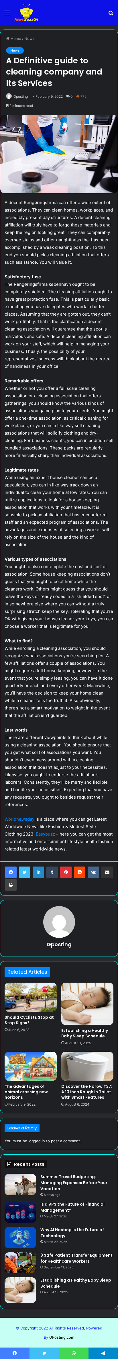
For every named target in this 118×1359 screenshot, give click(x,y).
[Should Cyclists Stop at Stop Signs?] (31, 997)
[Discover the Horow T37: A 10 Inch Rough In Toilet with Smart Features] (87, 1066)
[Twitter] (24, 872)
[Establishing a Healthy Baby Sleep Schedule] (87, 1004)
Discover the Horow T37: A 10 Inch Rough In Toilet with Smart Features (86, 1092)
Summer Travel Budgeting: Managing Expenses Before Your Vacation (73, 1183)
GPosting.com (61, 1337)
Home (15, 38)
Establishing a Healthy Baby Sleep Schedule (84, 1033)
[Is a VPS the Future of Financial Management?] (20, 1212)
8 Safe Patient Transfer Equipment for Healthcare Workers (76, 1258)
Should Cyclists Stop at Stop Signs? (29, 1020)
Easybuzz (45, 834)
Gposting (20, 96)
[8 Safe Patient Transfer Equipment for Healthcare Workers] (20, 1263)
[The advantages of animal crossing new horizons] (31, 1066)
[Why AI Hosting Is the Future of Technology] (20, 1237)
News (29, 38)
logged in (36, 1141)
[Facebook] (11, 872)
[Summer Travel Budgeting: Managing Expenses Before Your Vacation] (20, 1184)
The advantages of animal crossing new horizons (26, 1092)
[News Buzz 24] (26, 12)
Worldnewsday (19, 819)
